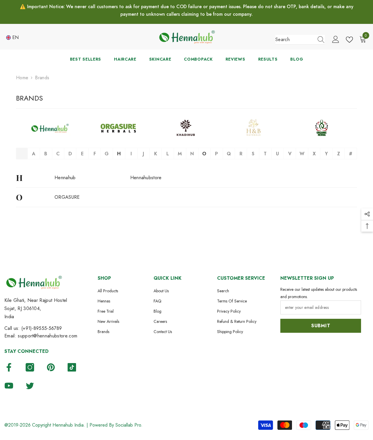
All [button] (22, 153)
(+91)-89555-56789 (41, 328)
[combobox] (294, 39)
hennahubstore (146, 177)
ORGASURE (67, 197)
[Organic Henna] (323, 128)
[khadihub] (186, 128)
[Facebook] (9, 367)
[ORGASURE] (118, 128)
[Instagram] (30, 367)
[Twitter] (30, 385)
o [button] (204, 153)
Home (22, 77)
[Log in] (335, 39)
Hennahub (65, 177)
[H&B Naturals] (254, 128)
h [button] (119, 153)
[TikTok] (72, 367)
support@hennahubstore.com (47, 335)
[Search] (300, 40)
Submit (320, 325)
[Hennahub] (50, 128)
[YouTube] (9, 385)
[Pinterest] (51, 367)
